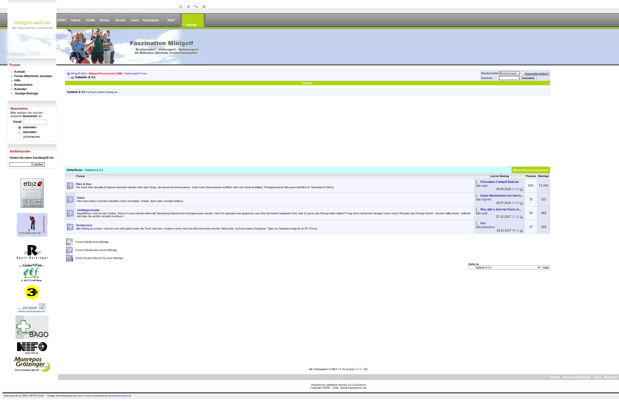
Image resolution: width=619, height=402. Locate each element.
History (105, 20)
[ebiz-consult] (32, 206)
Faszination (151, 20)
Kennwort (486, 78)
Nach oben (611, 377)
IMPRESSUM (36, 395)
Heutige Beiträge (26, 93)
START (61, 20)
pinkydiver (488, 227)
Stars (135, 20)
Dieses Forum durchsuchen (530, 170)
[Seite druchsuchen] (196, 6)
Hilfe (17, 80)
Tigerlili (486, 199)
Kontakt (19, 71)
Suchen (307, 83)
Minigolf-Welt (78, 73)
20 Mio (90, 20)
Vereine (120, 20)
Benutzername (489, 73)
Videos (76, 20)
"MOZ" (171, 20)
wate (484, 185)
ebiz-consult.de (85, 395)
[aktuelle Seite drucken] (188, 6)
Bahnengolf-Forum (136, 73)
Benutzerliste (23, 84)
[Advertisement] (307, 132)
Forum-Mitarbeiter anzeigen (33, 76)
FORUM (191, 25)
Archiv (597, 377)
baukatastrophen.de (120, 395)
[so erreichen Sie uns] (181, 6)
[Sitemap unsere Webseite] (204, 6)
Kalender (20, 89)
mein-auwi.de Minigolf (576, 377)
